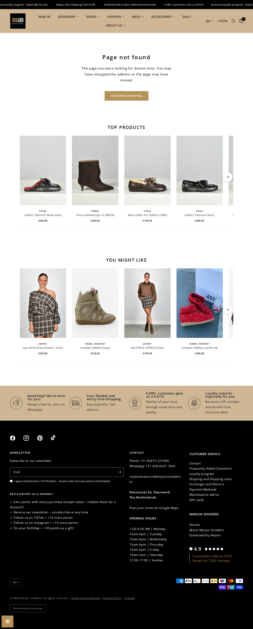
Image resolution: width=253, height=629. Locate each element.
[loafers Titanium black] (200, 170)
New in (44, 17)
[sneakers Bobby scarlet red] (200, 303)
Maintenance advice (204, 495)
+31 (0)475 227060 (154, 461)
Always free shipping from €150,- (70, 4)
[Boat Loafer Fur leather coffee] (147, 170)
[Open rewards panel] (7, 621)
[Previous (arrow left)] (25, 177)
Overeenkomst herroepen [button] (28, 608)
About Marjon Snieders (206, 530)
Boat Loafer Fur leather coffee (147, 215)
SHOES (91, 17)
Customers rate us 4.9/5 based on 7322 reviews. (212, 558)
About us (114, 25)
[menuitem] (44, 16)
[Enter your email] (120, 472)
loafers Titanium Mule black (43, 215)
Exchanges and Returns (206, 484)
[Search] (233, 21)
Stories (194, 525)
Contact (195, 463)
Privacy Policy (112, 598)
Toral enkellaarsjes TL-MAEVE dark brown (95, 215)
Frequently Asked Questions (210, 468)
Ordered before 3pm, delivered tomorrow (124, 4)
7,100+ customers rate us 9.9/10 (177, 4)
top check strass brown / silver (43, 348)
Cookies (130, 598)
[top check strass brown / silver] (43, 303)
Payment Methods (203, 489)
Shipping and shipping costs (210, 479)
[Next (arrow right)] (227, 177)
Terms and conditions (85, 598)
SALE (186, 17)
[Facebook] (16, 438)
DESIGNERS (66, 17)
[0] (240, 21)
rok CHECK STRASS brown (147, 348)
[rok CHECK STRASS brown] (147, 303)
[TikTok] (57, 438)
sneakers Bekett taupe (95, 348)
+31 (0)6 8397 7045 (161, 466)
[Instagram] (30, 438)
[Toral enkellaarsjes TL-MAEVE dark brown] (95, 170)
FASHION (114, 17)
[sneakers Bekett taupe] (95, 303)
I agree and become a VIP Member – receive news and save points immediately (62, 481)
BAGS (136, 17)
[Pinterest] (43, 438)
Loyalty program (201, 474)
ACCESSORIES (161, 17)
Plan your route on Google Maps (154, 508)
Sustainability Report (205, 535)
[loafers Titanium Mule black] (43, 170)
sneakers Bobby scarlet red (200, 348)
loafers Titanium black (199, 215)
